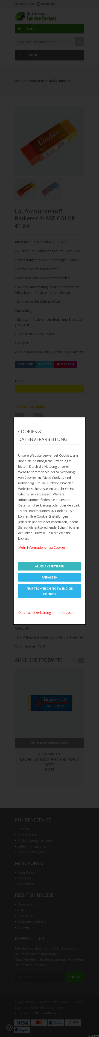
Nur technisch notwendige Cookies (50, 591)
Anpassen (50, 577)
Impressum (67, 612)
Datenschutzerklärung (34, 612)
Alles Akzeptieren (49, 566)
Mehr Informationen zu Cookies (42, 547)
